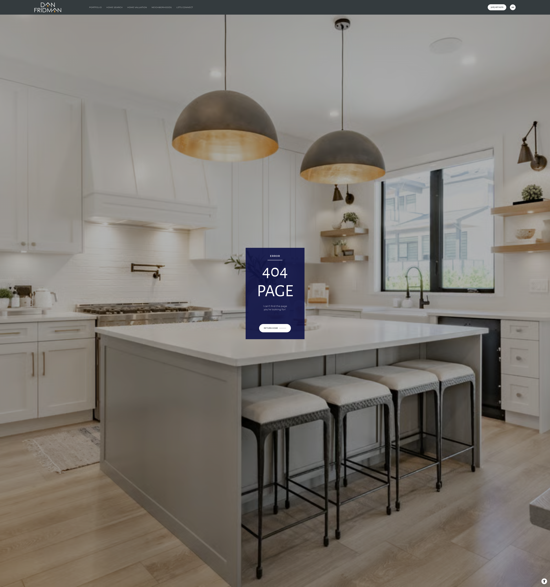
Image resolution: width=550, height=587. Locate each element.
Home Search (114, 7)
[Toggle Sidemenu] (513, 7)
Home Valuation (137, 7)
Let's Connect (184, 7)
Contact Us (497, 7)
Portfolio (95, 7)
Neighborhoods (162, 7)
